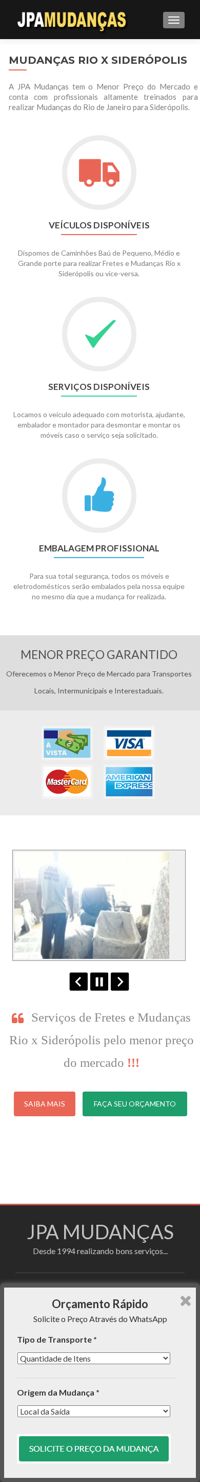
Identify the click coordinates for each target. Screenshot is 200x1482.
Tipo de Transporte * (57, 1339)
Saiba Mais (44, 1103)
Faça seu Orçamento (135, 1103)
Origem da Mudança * (58, 1392)
